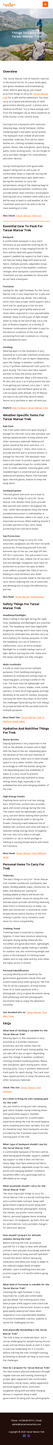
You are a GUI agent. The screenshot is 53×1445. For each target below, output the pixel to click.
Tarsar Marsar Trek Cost (29, 215)
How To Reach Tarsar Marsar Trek (30, 407)
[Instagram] (28, 1435)
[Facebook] (24, 1435)
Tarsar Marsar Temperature (29, 596)
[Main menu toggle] (45, 4)
